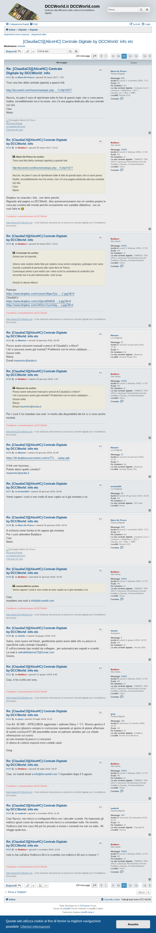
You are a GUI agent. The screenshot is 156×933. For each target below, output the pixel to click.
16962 (124, 149)
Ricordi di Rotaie (14, 123)
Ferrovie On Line (14, 129)
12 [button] (130, 56)
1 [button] (105, 56)
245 (123, 815)
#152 (8, 148)
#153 (8, 244)
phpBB (66, 908)
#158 (8, 525)
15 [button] (144, 56)
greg (113, 714)
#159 (8, 577)
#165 (8, 849)
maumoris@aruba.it (25, 360)
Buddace (115, 143)
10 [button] (118, 56)
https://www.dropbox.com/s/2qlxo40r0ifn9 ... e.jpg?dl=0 (38, 301)
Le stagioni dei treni (15, 126)
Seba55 (21, 46)
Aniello (114, 631)
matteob (115, 808)
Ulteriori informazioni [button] (35, 926)
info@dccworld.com (42, 600)
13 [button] (135, 56)
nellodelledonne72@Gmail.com (36, 652)
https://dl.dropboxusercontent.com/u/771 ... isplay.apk (38, 457)
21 (122, 342)
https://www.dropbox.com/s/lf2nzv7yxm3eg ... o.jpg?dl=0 (39, 305)
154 (123, 721)
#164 (8, 813)
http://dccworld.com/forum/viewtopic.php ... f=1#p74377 (39, 90)
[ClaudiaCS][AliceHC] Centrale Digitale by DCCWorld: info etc (78, 41)
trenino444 (116, 486)
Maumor (115, 335)
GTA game (85, 906)
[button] (94, 56)
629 (123, 78)
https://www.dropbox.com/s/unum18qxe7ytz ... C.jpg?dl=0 (40, 293)
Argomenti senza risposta (16, 34)
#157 (8, 491)
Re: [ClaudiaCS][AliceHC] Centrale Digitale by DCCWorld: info (34, 71)
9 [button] (113, 56)
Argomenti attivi (38, 34)
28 (122, 493)
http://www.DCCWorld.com (19, 222)
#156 (8, 453)
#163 (8, 769)
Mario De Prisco (119, 71)
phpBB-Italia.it (87, 912)
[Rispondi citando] (100, 69)
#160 (8, 636)
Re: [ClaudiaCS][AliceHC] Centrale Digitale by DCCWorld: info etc (36, 334)
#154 (8, 340)
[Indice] (25, 11)
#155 (8, 379)
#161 (8, 674)
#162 (8, 719)
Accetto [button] (133, 924)
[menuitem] (34, 24)
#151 (8, 77)
